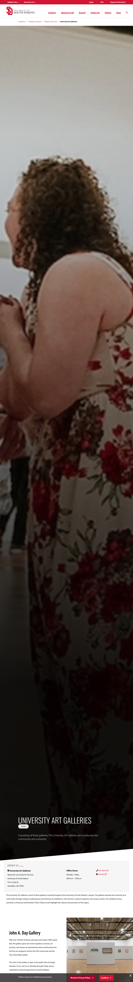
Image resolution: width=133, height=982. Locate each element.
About (118, 12)
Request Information (118, 2)
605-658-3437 (103, 870)
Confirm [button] (104, 977)
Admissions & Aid (67, 12)
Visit (101, 2)
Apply (91, 2)
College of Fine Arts (50, 22)
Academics (52, 12)
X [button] (130, 976)
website (101, 874)
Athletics (108, 12)
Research (82, 12)
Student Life (95, 12)
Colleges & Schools (34, 22)
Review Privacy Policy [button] (80, 977)
